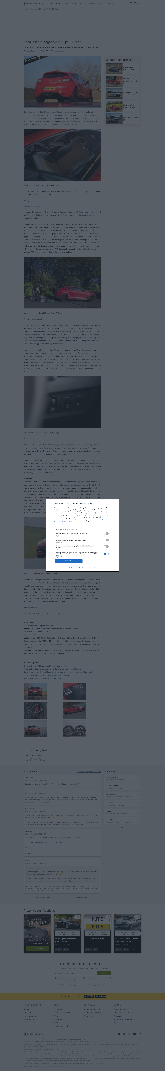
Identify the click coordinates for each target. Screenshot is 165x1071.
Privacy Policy (93, 568)
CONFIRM (68, 561)
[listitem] (82, 529)
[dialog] (82, 535)
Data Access (82, 568)
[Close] (115, 503)
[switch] (106, 533)
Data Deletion (72, 568)
